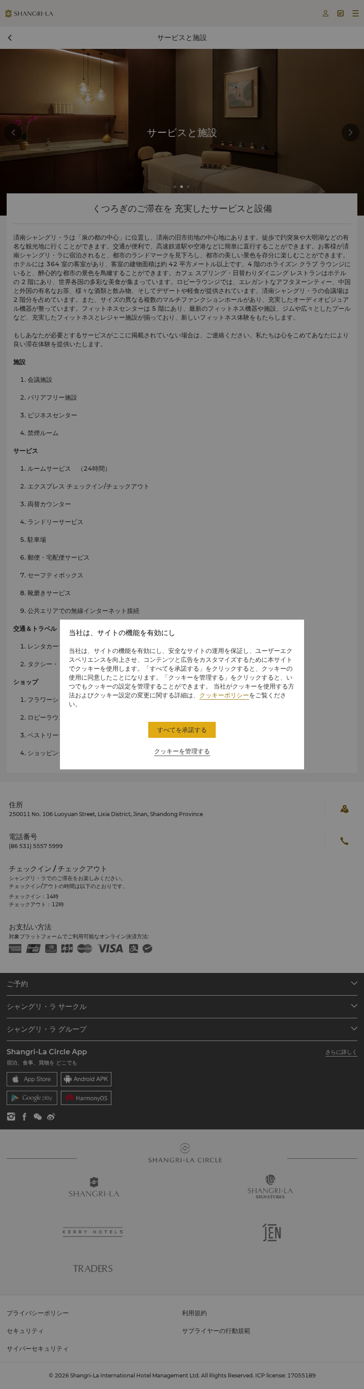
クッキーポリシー (224, 695)
